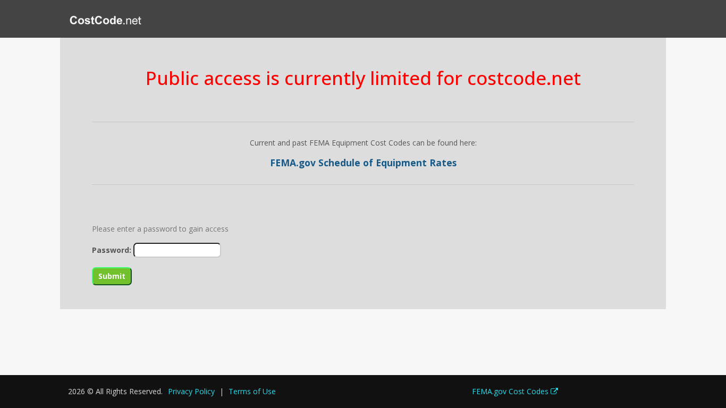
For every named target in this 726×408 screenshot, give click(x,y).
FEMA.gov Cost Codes (511, 391)
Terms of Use (252, 391)
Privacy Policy (191, 391)
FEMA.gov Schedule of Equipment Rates (363, 162)
